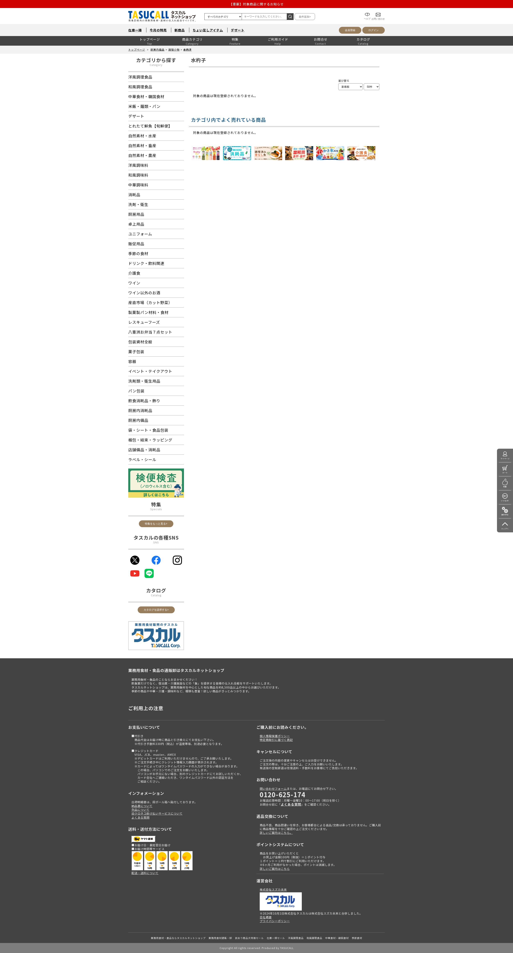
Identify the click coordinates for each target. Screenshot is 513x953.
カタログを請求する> (156, 609)
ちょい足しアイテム (208, 30)
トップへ (505, 529)
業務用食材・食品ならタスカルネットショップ (178, 938)
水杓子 (187, 49)
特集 (235, 39)
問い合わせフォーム (273, 788)
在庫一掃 (135, 30)
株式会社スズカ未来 (273, 889)
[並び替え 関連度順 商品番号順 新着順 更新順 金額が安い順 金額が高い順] (350, 86)
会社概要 (266, 917)
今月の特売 (158, 30)
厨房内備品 (157, 49)
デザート (237, 30)
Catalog (156, 595)
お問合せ (320, 39)
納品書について (141, 806)
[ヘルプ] (367, 11)
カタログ (363, 39)
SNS (156, 542)
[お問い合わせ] (378, 11)
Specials (156, 509)
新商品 (180, 30)
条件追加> (305, 16)
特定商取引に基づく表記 (276, 740)
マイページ (505, 458)
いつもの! (505, 501)
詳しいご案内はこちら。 (276, 832)
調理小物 (174, 49)
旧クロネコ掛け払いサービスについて (157, 813)
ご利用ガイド (278, 39)
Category (156, 65)
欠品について (140, 809)
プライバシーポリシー (275, 921)
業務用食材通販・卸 (220, 938)
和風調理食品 (314, 938)
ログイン (373, 30)
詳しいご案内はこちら (275, 869)
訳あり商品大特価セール (249, 938)
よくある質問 (140, 817)
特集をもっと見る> (156, 523)
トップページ (149, 39)
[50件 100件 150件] (371, 86)
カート (505, 472)
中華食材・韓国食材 (337, 938)
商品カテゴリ (192, 39)
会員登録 (350, 30)
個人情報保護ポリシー (275, 736)
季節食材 (357, 938)
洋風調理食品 (296, 938)
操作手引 (505, 515)
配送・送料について (145, 873)
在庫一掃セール (276, 938)
